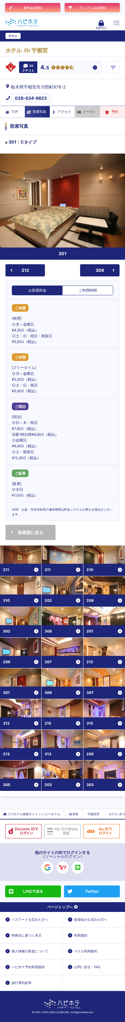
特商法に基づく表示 (27, 935)
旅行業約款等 (22, 983)
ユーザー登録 (32, 36)
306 (100, 270)
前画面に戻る (30, 532)
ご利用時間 (88, 290)
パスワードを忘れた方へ (30, 919)
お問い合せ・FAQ (87, 967)
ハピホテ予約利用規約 (28, 967)
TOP (14, 111)
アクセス (64, 111)
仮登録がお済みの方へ (90, 919)
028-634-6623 (31, 98)
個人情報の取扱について (30, 951)
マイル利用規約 (85, 951)
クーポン (89, 111)
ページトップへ (60, 907)
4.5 (44, 68)
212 (25, 270)
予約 (114, 111)
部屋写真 (39, 111)
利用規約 (80, 935)
